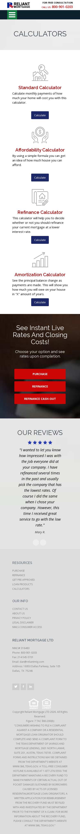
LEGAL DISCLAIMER (23, 622)
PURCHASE (40, 374)
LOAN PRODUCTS (22, 584)
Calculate (40, 115)
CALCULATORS (20, 589)
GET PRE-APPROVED (23, 580)
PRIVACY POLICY (21, 618)
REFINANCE (40, 386)
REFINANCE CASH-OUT (40, 399)
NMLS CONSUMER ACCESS (27, 627)
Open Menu (12, 14)
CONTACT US (20, 609)
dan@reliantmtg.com (32, 661)
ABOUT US (18, 613)
